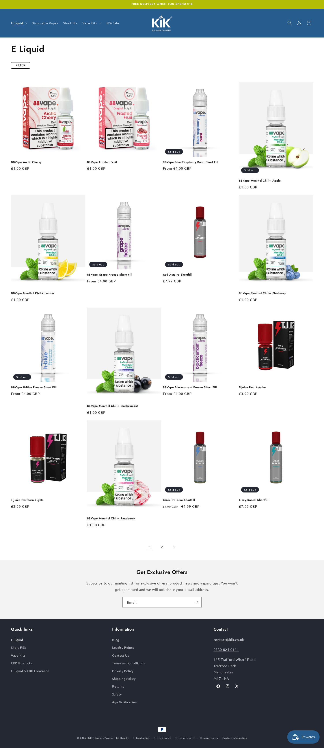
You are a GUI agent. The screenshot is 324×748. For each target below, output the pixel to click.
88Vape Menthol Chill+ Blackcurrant (112, 406)
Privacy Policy (122, 671)
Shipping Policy (124, 678)
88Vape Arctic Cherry (26, 162)
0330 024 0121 (226, 649)
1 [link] (150, 547)
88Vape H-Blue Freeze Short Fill (34, 387)
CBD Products (21, 663)
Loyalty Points (123, 647)
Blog (115, 640)
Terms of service (185, 738)
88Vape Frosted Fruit (102, 162)
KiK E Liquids (96, 738)
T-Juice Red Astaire (252, 387)
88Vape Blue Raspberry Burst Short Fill (190, 162)
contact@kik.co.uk (229, 639)
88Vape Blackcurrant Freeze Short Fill (190, 387)
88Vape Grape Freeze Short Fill (109, 275)
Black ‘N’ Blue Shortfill (179, 500)
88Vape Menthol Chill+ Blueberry (262, 293)
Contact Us (120, 655)
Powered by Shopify (116, 738)
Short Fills (18, 647)
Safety (117, 694)
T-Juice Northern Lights (27, 500)
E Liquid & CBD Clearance (30, 671)
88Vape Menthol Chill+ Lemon (32, 293)
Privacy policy (162, 738)
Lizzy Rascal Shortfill (253, 500)
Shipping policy (209, 738)
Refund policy (141, 738)
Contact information (234, 738)
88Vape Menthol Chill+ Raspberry (111, 519)
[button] (18, 23)
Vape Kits (18, 655)
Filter (20, 65)
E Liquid (17, 640)
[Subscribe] (196, 602)
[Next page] (174, 547)
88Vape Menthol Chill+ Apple (260, 181)
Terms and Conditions (128, 663)
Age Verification (124, 702)
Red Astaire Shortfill (177, 275)
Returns (118, 686)
